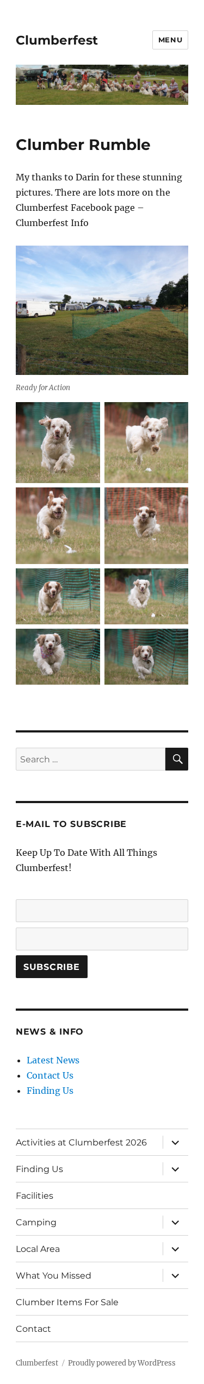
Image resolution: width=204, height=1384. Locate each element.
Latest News (53, 1060)
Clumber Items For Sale (67, 1302)
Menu (170, 39)
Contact (33, 1329)
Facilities (34, 1196)
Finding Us (50, 1090)
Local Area (38, 1249)
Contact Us (50, 1075)
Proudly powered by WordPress (122, 1363)
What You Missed (53, 1275)
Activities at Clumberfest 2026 (81, 1142)
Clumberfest (57, 40)
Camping (36, 1222)
